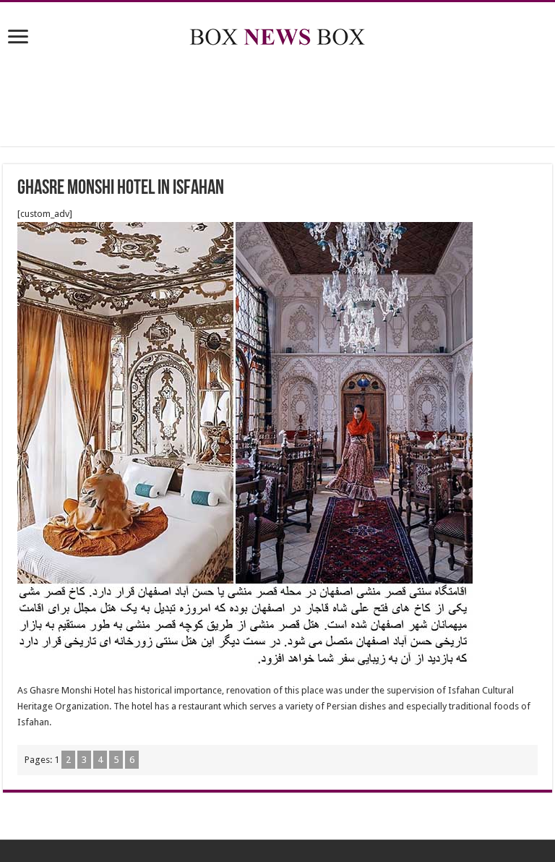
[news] (277, 34)
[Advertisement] (277, 99)
